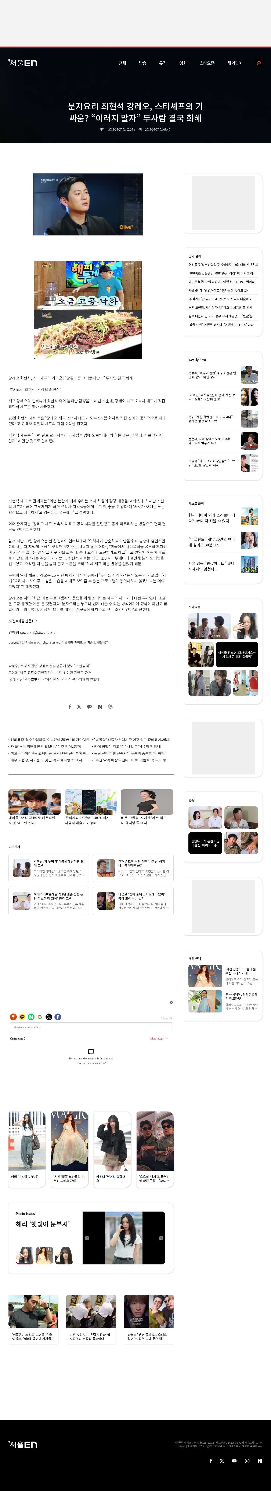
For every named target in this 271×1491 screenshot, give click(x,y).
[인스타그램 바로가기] (247, 1460)
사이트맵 (249, 1442)
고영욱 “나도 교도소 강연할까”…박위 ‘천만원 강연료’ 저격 (49, 672)
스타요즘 (207, 63)
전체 (122, 63)
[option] (124, 1238)
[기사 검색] (256, 63)
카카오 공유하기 (89, 706)
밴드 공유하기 (110, 706)
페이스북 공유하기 (70, 706)
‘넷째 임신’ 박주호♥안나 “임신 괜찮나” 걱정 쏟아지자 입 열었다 (54, 679)
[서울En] (22, 62)
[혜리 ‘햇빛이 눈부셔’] (124, 1238)
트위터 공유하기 (79, 706)
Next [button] (161, 1238)
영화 (183, 63)
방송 (143, 63)
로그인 (259, 1442)
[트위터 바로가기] (222, 1460)
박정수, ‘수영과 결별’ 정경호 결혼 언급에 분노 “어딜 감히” (49, 665)
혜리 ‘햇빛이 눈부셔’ (43, 1223)
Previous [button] (87, 1238)
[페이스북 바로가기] (211, 1460)
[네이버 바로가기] (260, 1460)
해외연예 (234, 63)
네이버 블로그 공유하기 (100, 706)
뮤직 (163, 63)
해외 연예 (194, 958)
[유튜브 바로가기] (234, 1460)
